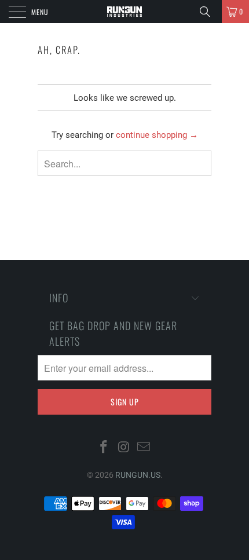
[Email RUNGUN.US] (144, 447)
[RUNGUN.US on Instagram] (124, 447)
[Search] (209, 11)
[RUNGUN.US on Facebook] (103, 447)
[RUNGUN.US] (125, 11)
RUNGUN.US (137, 475)
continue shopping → (157, 135)
